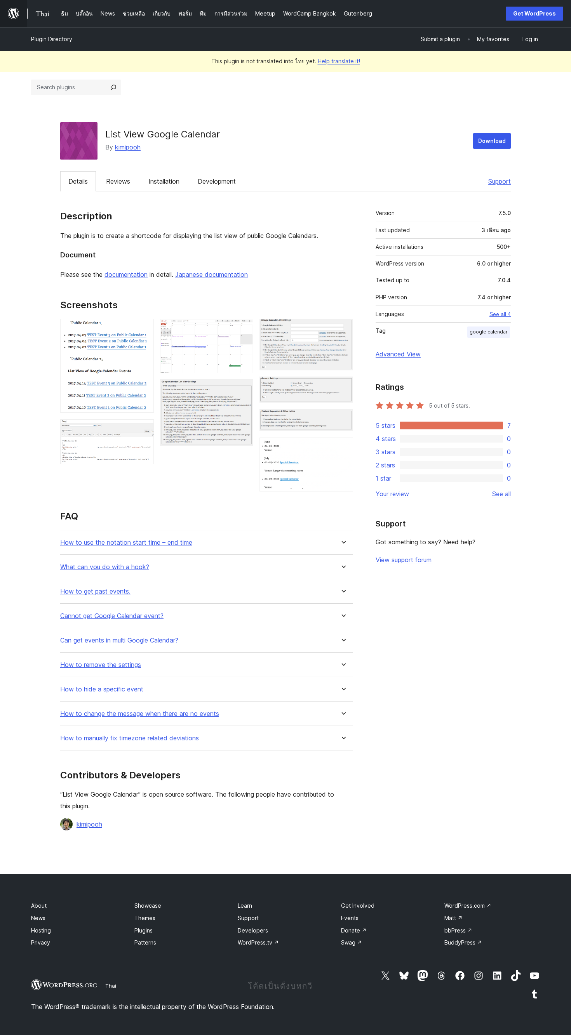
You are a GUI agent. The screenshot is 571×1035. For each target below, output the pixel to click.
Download (492, 140)
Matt (453, 918)
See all (501, 494)
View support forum (404, 560)
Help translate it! (339, 61)
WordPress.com (467, 905)
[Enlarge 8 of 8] (342, 448)
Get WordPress (534, 13)
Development (217, 181)
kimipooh (128, 147)
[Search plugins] (113, 87)
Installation (163, 181)
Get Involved (357, 905)
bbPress (458, 930)
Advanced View (398, 354)
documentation (126, 274)
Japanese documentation (211, 274)
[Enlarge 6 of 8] (342, 387)
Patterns (145, 942)
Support (499, 181)
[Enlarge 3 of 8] (243, 329)
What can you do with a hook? (104, 567)
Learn (245, 905)
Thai (110, 986)
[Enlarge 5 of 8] (342, 329)
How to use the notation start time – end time (126, 542)
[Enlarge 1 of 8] (143, 329)
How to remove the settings (100, 665)
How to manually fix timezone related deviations (129, 738)
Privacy (40, 942)
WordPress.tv (258, 942)
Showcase (147, 905)
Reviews (118, 181)
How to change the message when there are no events (139, 713)
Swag (351, 942)
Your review (392, 494)
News (38, 918)
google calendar (489, 332)
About (39, 905)
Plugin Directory (51, 39)
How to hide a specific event (101, 689)
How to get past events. (95, 591)
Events (350, 918)
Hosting (41, 930)
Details (78, 181)
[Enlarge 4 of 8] (243, 390)
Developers (253, 930)
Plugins (143, 930)
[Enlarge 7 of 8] (342, 419)
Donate (354, 930)
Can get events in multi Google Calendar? (119, 640)
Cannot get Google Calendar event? (112, 616)
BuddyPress (463, 942)
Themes (144, 918)
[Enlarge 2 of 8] (143, 429)
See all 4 (500, 314)
